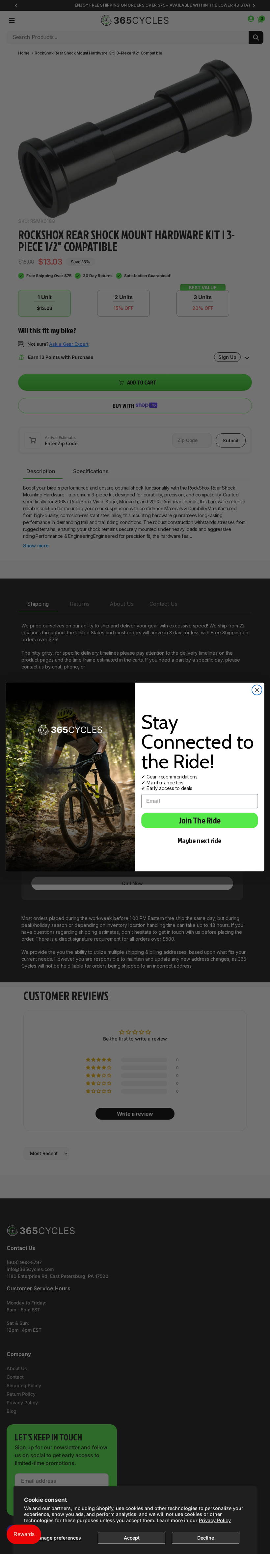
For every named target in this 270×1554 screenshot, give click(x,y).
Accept (132, 1538)
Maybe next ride (200, 841)
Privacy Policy (215, 1520)
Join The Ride (200, 820)
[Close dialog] (257, 690)
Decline (205, 1538)
